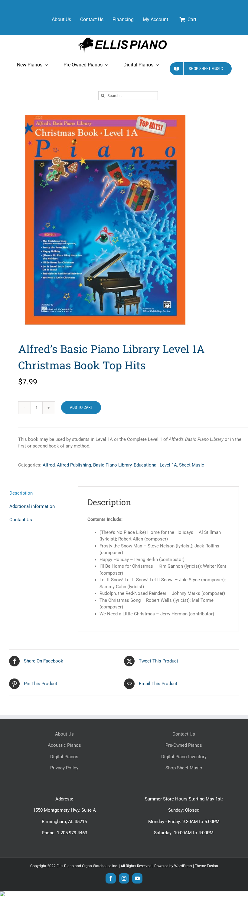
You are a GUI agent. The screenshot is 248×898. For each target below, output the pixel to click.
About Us (64, 734)
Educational (146, 465)
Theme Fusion (206, 866)
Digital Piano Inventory (184, 756)
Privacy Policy (64, 768)
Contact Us (183, 734)
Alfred (49, 465)
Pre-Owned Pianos (183, 745)
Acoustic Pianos (64, 745)
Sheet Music (191, 465)
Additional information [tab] (32, 506)
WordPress (183, 866)
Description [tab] (21, 493)
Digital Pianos (64, 756)
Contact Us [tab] (20, 519)
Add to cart (81, 407)
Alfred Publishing (74, 465)
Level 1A (168, 465)
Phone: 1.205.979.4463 (64, 832)
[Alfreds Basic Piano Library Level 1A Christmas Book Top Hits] (124, 219)
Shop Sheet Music (183, 768)
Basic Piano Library (112, 465)
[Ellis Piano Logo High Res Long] (122, 37)
